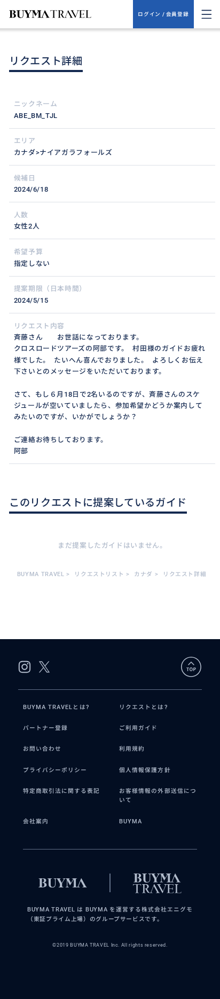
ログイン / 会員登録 (163, 14)
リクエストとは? (143, 707)
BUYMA (130, 821)
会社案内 (36, 821)
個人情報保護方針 (145, 770)
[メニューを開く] (207, 14)
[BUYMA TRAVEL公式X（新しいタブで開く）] (44, 666)
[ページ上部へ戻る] (191, 667)
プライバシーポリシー (55, 770)
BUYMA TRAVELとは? (56, 707)
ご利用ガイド (138, 728)
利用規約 (132, 748)
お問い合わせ (42, 748)
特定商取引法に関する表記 (61, 791)
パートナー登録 (45, 728)
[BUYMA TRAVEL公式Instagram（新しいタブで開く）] (24, 666)
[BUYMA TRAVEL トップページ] (71, 14)
